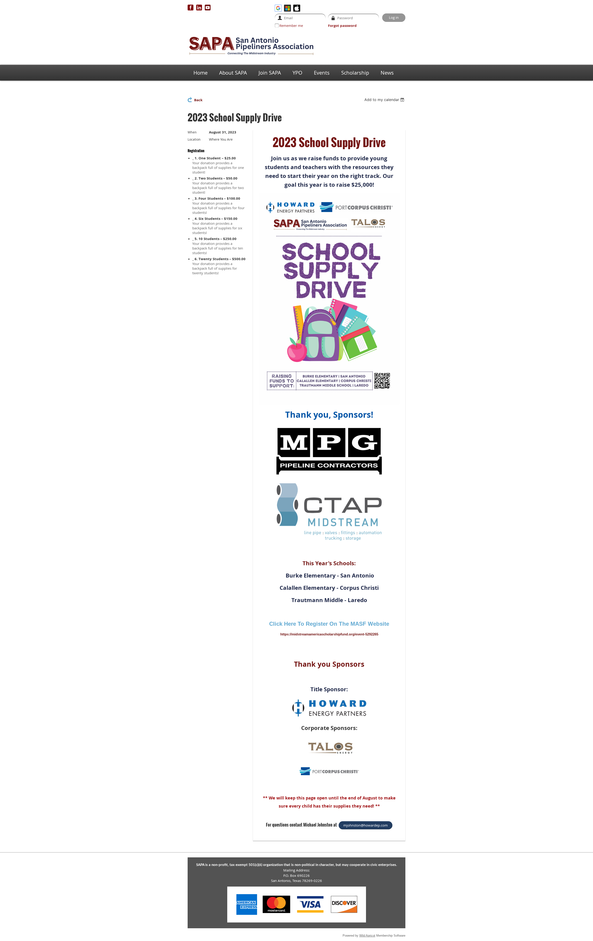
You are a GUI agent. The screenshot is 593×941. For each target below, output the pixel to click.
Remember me (291, 25)
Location (194, 139)
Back (198, 100)
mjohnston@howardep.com (365, 825)
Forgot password (342, 25)
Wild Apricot (367, 935)
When (192, 132)
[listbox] (384, 99)
